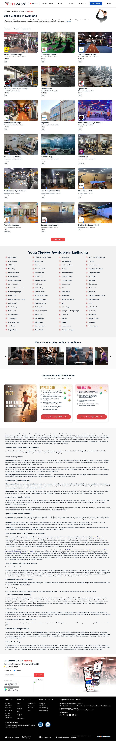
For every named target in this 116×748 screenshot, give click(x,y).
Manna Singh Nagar (14, 292)
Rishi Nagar (12, 311)
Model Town (12, 295)
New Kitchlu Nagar (68, 299)
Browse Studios (47, 4)
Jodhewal (92, 280)
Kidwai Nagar (66, 284)
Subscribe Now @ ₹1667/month (56, 417)
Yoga (22, 11)
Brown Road (39, 261)
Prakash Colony (40, 307)
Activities (15, 11)
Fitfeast (71, 4)
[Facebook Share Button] (60, 715)
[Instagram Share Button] (67, 715)
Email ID (18, 670)
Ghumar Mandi (40, 269)
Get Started (96, 4)
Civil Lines (11, 265)
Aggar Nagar (12, 257)
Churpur (91, 261)
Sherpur (64, 318)
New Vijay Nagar (40, 303)
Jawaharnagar (67, 280)
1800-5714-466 (72, 710)
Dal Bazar (38, 265)
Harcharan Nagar (67, 273)
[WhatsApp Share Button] (76, 715)
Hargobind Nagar (94, 273)
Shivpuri (64, 322)
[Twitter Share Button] (64, 715)
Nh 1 (63, 303)
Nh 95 (90, 303)
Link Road (65, 288)
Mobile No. (9, 670)
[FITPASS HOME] (15, 3)
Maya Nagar (66, 292)
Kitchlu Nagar (93, 284)
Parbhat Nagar (13, 307)
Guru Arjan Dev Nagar (96, 269)
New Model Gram (94, 299)
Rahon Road (93, 307)
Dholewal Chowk (67, 265)
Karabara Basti (13, 284)
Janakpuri (92, 276)
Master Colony (40, 292)
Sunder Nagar (66, 326)
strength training (15, 552)
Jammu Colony (67, 276)
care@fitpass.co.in (88, 710)
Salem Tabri (92, 311)
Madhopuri (92, 288)
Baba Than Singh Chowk (43, 257)
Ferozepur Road (94, 265)
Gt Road (64, 269)
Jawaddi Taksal (40, 280)
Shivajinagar (39, 322)
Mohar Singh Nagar (41, 295)
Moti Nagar (65, 295)
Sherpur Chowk (94, 318)
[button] (34, 3)
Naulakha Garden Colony (97, 295)
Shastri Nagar (39, 318)
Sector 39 (65, 314)
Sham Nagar (12, 318)
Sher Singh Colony (14, 322)
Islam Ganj (38, 276)
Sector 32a (38, 314)
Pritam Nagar (66, 307)
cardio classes (28, 552)
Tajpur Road (12, 330)
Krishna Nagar (39, 288)
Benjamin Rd (66, 257)
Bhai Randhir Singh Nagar (97, 257)
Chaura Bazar (66, 261)
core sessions (89, 550)
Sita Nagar (92, 322)
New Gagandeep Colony (16, 299)
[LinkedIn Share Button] (73, 715)
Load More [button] (58, 239)
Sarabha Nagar (13, 314)
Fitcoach (61, 4)
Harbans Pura (39, 273)
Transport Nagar (67, 330)
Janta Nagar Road (14, 280)
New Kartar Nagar (41, 299)
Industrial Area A (13, 276)
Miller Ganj (92, 292)
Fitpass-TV (82, 4)
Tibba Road (39, 330)
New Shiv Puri (12, 303)
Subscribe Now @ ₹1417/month (92, 417)
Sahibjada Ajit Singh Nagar (70, 311)
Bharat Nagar (12, 261)
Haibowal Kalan (13, 273)
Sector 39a (92, 314)
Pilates (69, 550)
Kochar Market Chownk (16, 288)
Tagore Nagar (93, 326)
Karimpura (38, 284)
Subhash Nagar (40, 326)
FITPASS (7, 11)
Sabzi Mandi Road (41, 311)
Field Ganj (11, 269)
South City (11, 326)
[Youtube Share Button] (70, 715)
